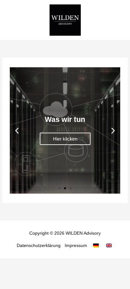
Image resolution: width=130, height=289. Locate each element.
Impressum (76, 245)
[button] (17, 130)
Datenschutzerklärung (39, 245)
